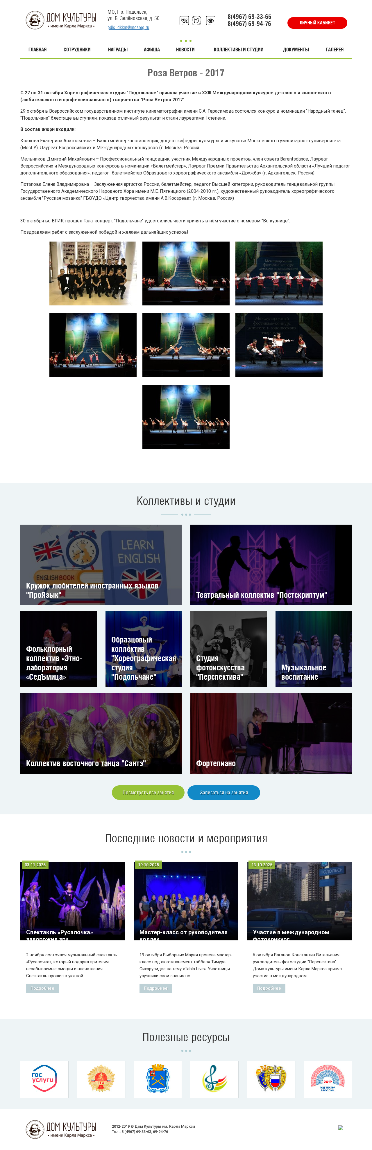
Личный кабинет (317, 22)
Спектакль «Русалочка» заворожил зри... (59, 936)
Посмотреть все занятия (148, 792)
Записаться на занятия (224, 792)
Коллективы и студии (239, 50)
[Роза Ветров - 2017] (93, 273)
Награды (118, 50)
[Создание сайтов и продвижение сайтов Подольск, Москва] (340, 1127)
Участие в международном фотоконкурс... (291, 936)
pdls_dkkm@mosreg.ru (128, 27)
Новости (185, 50)
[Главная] (61, 20)
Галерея (335, 50)
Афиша (152, 50)
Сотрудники (77, 50)
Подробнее (42, 988)
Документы (296, 50)
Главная (37, 50)
